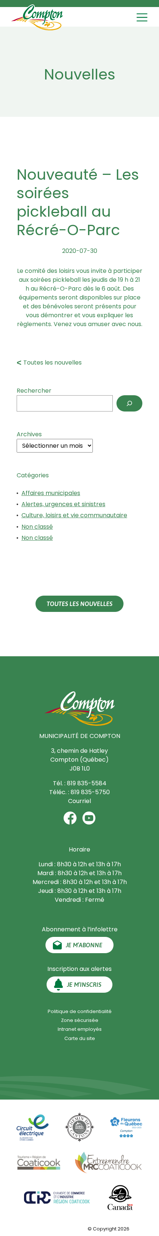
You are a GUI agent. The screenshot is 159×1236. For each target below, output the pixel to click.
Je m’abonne (84, 945)
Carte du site (79, 1038)
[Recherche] (129, 403)
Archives (29, 434)
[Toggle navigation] (143, 17)
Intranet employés (80, 1029)
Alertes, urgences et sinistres (63, 504)
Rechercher (34, 390)
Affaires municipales (50, 493)
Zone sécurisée (79, 1020)
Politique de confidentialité (80, 1011)
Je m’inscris (84, 984)
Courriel (79, 801)
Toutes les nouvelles (52, 362)
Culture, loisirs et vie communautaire (74, 515)
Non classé (37, 526)
